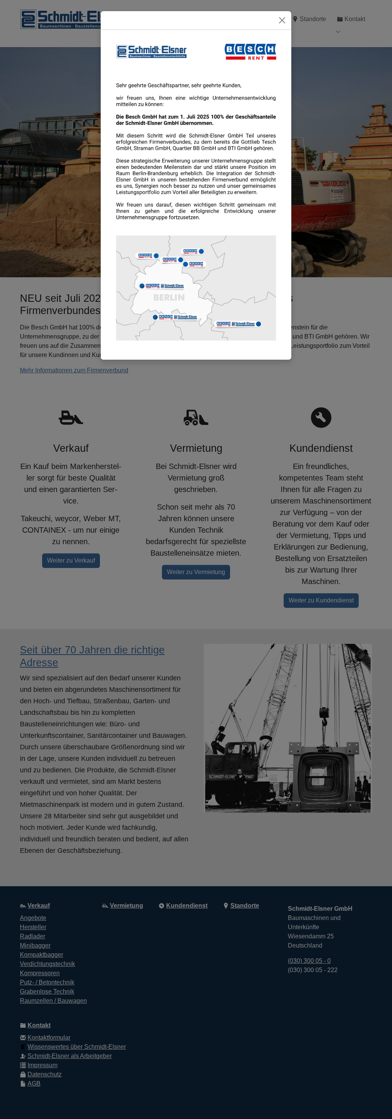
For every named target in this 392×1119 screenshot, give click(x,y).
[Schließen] (282, 20)
